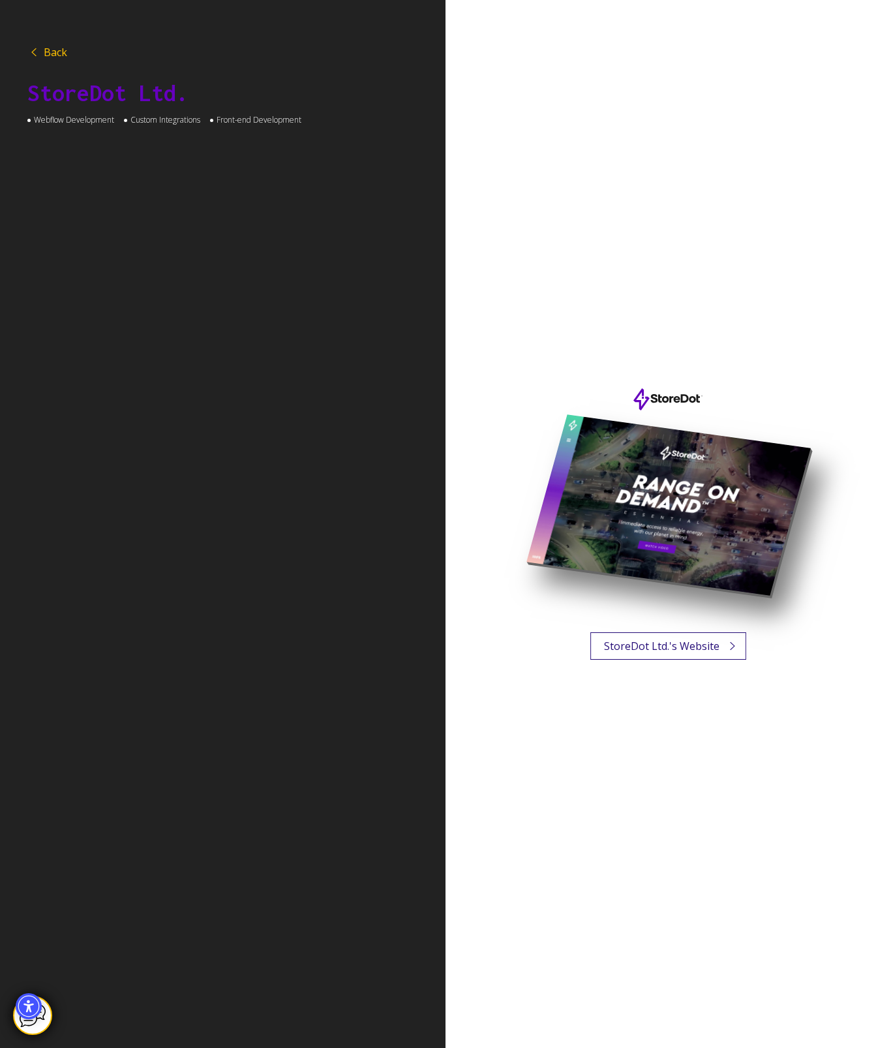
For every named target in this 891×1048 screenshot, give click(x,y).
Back (47, 52)
